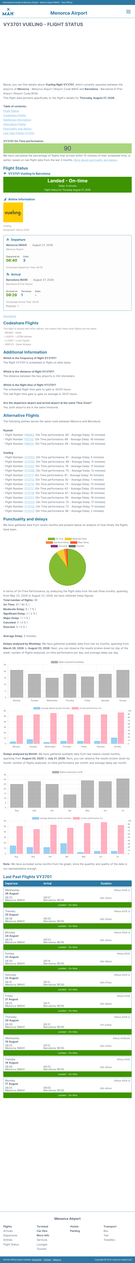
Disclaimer (37, 1259)
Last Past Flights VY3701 (18, 133)
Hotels (74, 1226)
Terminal (42, 1226)
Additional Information (17, 119)
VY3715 (29, 484)
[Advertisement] (67, 56)
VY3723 (29, 502)
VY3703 (29, 457)
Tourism (42, 1248)
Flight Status (11, 111)
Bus (106, 1231)
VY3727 (29, 511)
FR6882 (29, 434)
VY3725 (29, 506)
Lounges (42, 1244)
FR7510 (28, 439)
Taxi (106, 1235)
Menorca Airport (68, 13)
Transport (110, 1226)
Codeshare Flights (14, 115)
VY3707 (29, 466)
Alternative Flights (14, 124)
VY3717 (28, 488)
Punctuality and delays (17, 128)
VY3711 (28, 475)
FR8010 (29, 443)
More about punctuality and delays (95, 160)
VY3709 (29, 470)
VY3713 (29, 479)
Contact (47, 1259)
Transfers (109, 1239)
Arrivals (8, 1231)
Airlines (7, 1239)
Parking (75, 1231)
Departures (10, 1235)
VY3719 (29, 493)
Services (42, 1239)
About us (57, 1259)
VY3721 (29, 497)
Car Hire (42, 1231)
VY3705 (29, 461)
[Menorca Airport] (8, 11)
